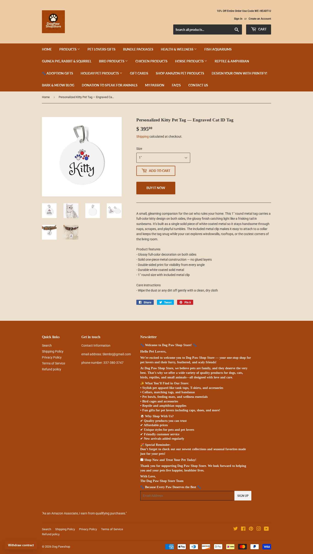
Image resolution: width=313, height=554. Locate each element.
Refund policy (51, 369)
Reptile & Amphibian (232, 61)
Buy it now (155, 188)
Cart (262, 29)
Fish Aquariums (218, 49)
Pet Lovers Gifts (101, 49)
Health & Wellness (177, 49)
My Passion (154, 85)
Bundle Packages (138, 49)
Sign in (238, 18)
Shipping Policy (52, 351)
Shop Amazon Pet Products (180, 73)
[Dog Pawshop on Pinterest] (251, 529)
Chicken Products (151, 61)
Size (139, 148)
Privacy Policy (52, 357)
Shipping (142, 136)
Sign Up (242, 496)
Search (47, 345)
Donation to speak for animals (109, 85)
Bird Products (112, 61)
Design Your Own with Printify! (239, 73)
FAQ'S (176, 85)
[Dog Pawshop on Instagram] (258, 529)
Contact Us (198, 85)
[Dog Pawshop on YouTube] (266, 529)
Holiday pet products (100, 73)
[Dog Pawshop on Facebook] (243, 529)
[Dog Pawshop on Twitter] (235, 529)
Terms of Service (53, 363)
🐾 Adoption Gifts (57, 73)
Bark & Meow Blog (58, 85)
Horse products (189, 61)
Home (47, 49)
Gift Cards (139, 73)
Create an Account (260, 18)
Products (68, 49)
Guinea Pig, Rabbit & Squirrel (66, 61)
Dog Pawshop (61, 546)
